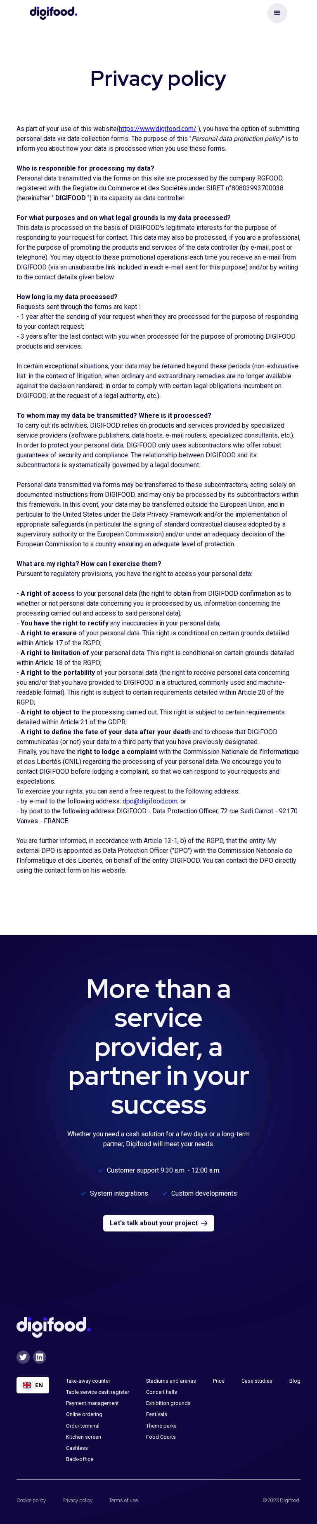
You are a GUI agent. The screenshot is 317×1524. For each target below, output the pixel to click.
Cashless (77, 1448)
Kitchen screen (83, 1437)
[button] (277, 13)
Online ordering (84, 1414)
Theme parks (161, 1426)
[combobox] (33, 1385)
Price (219, 1381)
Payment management (92, 1403)
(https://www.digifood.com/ (156, 129)
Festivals (156, 1414)
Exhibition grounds (168, 1403)
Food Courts (161, 1437)
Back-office (79, 1459)
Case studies (256, 1381)
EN (39, 1385)
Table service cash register (97, 1392)
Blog (294, 1381)
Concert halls (161, 1392)
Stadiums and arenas (171, 1381)
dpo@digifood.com (150, 801)
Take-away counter (88, 1381)
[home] (53, 13)
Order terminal (82, 1426)
